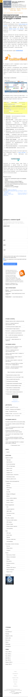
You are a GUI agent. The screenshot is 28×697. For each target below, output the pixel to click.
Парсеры (8, 537)
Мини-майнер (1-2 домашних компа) (13, 387)
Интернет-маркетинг (10, 509)
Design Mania (8, 415)
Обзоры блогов (9, 548)
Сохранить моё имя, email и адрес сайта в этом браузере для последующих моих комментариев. (14, 257)
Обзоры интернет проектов (12, 526)
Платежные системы (11, 476)
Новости (8, 565)
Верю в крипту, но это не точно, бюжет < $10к (15, 377)
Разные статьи (9, 571)
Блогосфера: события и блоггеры (12, 543)
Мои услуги (24, 8)
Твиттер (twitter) (10, 528)
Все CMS (8, 491)
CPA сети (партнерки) (11, 466)
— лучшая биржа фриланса (14, 296)
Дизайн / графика (10, 500)
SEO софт (9, 533)
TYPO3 (8, 489)
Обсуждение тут (15, 401)
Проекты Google (10, 524)
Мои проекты (9, 561)
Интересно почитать (10, 563)
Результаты (15, 399)
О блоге (5, 8)
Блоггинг (8, 546)
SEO (7, 507)
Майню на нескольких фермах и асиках (14, 385)
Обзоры (8, 559)
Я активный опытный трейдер (12, 381)
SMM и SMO (9, 511)
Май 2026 (7, 658)
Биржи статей (9, 470)
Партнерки (9, 459)
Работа (18, 10)
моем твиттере (21, 152)
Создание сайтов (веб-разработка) (12, 481)
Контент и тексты (10, 502)
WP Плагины (9, 487)
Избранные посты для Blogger (11, 186)
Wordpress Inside (9, 413)
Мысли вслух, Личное (11, 554)
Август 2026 (8, 651)
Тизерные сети (9, 472)
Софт (7, 530)
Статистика (9, 515)
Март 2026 (8, 660)
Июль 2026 (8, 653)
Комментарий (6, 226)
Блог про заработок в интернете (18, 2)
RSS (11, 284)
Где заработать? (12, 8)
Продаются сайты (9, 635)
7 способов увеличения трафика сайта (13, 326)
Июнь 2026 (8, 655)
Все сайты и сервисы (10, 517)
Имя (4, 240)
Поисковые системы (10, 513)
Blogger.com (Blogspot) (12, 189)
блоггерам (7, 190)
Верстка (8, 485)
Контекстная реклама (11, 464)
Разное (7, 552)
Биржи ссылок (9, 468)
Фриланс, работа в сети (11, 478)
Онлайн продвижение (10, 504)
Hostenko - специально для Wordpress (13, 409)
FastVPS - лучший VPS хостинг (12, 407)
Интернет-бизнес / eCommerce (12, 474)
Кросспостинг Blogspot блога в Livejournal (14, 182)
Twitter (16, 284)
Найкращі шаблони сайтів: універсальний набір (15, 321)
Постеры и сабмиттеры (11, 539)
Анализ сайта (9, 535)
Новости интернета (10, 569)
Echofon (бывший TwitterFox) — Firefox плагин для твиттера (8, 194)
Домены (8, 496)
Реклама (19, 8)
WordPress (9, 483)
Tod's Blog (7, 4)
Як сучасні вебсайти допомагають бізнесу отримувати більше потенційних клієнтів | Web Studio (15, 438)
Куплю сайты (13, 10)
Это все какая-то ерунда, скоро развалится (15, 391)
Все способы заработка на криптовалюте (14, 332)
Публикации (8, 644)
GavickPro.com (16, 693)
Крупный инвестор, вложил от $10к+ (13, 375)
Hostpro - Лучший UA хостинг (11, 411)
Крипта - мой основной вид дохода (13, 389)
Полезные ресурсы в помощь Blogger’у (13, 181)
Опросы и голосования (11, 556)
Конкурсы (8, 550)
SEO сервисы (9, 522)
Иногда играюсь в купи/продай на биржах (14, 383)
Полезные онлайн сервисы (12, 520)
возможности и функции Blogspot (16, 190)
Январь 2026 (8, 664)
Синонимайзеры (10, 541)
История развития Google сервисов (12, 328)
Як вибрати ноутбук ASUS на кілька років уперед (15, 421)
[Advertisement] (15, 205)
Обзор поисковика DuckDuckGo (12, 337)
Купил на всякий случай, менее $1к (13, 379)
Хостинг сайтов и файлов (12, 498)
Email (4, 245)
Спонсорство (8, 646)
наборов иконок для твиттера (16, 28)
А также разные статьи (15, 445)
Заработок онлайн (9, 457)
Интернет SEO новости (11, 567)
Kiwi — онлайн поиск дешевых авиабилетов (14, 335)
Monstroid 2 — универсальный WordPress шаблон (15, 330)
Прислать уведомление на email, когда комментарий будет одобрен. (15, 260)
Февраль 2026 (8, 662)
